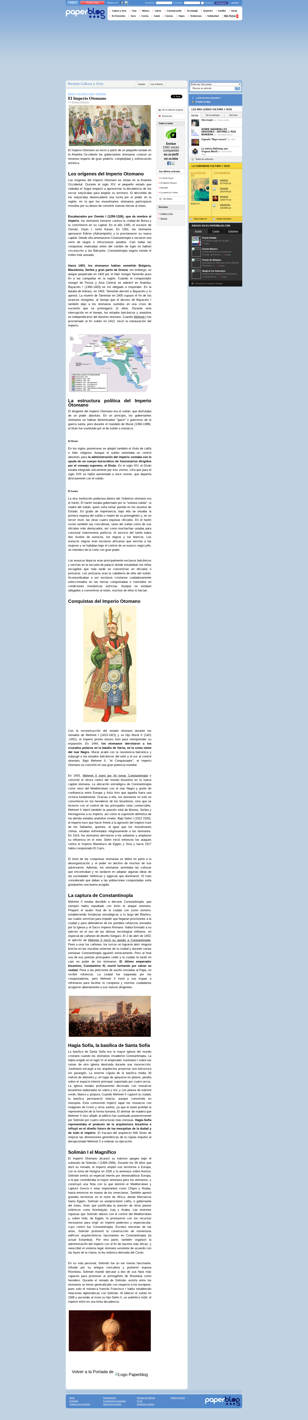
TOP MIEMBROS (222, 173)
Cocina (144, 16)
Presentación (109, 1398)
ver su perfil (171, 154)
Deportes (208, 11)
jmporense (225, 205)
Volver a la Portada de (93, 1371)
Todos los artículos (204, 159)
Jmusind (224, 188)
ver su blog (171, 158)
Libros (158, 11)
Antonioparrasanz (225, 135)
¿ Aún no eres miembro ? (208, 98)
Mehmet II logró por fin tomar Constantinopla (115, 775)
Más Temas (230, 16)
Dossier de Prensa (146, 1398)
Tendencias (196, 16)
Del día (194, 115)
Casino (215, 231)
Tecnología (192, 11)
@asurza (84, 102)
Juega (206, 243)
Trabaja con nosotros (80, 1404)
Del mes (233, 115)
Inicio (72, 3)
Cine (134, 11)
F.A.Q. (140, 1401)
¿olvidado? (235, 3)
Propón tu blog (203, 102)
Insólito (222, 11)
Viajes (181, 16)
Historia (163, 218)
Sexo (133, 16)
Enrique (76, 102)
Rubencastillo (223, 120)
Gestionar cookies (145, 1404)
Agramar (224, 196)
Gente (234, 11)
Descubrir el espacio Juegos (209, 283)
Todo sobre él (200, 219)
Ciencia (169, 16)
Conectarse (221, 3)
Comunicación (174, 11)
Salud (157, 16)
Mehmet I (140, 317)
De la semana (212, 115)
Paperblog (85, 13)
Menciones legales (112, 1404)
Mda (233, 139)
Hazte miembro (224, 219)
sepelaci (224, 180)
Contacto (74, 1401)
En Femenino (118, 16)
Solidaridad (213, 16)
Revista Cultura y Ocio (85, 84)
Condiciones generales (114, 1401)
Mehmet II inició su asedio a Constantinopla (119, 940)
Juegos (141, 84)
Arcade (198, 231)
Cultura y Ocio (166, 213)
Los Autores (157, 84)
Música (145, 11)
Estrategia (233, 231)
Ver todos (167, 199)
